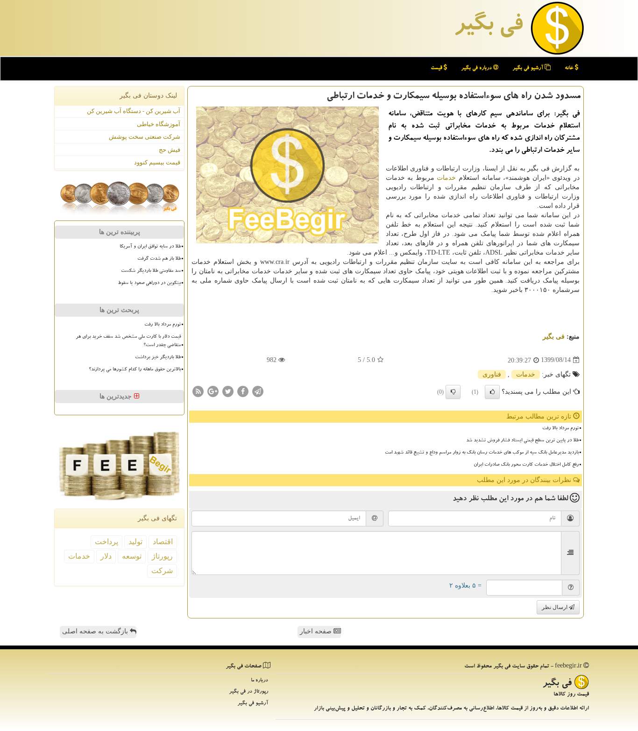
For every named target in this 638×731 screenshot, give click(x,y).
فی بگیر (488, 27)
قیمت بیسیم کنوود (157, 162)
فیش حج (169, 149)
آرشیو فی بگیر (528, 68)
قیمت (437, 68)
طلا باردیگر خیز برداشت (158, 358)
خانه (570, 68)
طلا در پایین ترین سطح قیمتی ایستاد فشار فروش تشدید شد (522, 441)
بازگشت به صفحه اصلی (96, 631)
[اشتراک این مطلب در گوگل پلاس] (213, 390)
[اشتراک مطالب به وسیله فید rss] (198, 390)
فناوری (491, 374)
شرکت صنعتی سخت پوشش (144, 136)
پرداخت (106, 542)
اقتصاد (163, 542)
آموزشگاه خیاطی (158, 124)
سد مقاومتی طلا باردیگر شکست (151, 271)
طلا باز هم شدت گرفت (159, 259)
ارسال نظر (555, 607)
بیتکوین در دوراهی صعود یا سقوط (149, 283)
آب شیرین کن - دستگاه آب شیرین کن (133, 110)
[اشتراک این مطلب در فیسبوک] (242, 390)
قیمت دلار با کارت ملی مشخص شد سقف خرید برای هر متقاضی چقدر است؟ (128, 341)
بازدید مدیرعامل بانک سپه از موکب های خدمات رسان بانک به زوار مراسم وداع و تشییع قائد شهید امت (482, 453)
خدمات (446, 177)
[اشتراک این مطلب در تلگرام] (257, 390)
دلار (106, 556)
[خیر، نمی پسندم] (453, 392)
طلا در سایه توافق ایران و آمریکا (150, 247)
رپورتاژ (162, 556)
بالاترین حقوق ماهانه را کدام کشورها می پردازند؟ (135, 370)
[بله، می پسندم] (492, 392)
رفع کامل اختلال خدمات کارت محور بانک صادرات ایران (526, 465)
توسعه (132, 556)
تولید (135, 542)
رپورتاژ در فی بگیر (248, 692)
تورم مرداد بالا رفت (560, 429)
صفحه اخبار (316, 631)
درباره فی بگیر (477, 68)
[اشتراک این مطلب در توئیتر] (227, 390)
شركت (162, 571)
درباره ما (259, 681)
